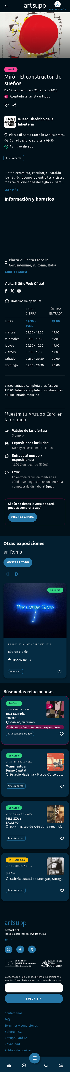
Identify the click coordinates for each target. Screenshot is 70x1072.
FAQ (7, 1019)
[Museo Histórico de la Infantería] (10, 122)
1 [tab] (29, 54)
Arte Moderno (14, 158)
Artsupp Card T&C (17, 1038)
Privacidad (12, 1044)
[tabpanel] (35, 35)
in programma (17, 860)
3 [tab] (37, 54)
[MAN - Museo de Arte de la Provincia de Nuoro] (55, 814)
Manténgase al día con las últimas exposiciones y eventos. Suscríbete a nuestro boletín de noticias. (33, 979)
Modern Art (15, 671)
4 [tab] (41, 54)
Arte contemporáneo (20, 733)
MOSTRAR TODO (18, 562)
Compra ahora (22, 517)
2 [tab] (33, 54)
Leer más (11, 189)
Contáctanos (13, 1013)
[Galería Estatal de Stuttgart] (55, 866)
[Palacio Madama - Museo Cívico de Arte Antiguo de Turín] (55, 762)
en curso (55, 590)
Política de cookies (18, 1050)
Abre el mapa (16, 272)
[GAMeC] (55, 709)
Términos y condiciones (21, 1025)
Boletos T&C (13, 1032)
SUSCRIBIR (33, 998)
